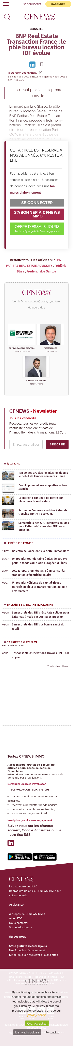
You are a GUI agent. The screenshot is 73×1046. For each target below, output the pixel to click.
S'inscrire (57, 444)
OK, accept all (37, 1023)
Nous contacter (18, 923)
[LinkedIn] (33, 64)
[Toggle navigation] (4, 4)
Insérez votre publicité (23, 886)
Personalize (52, 1032)
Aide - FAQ (16, 918)
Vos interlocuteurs (20, 927)
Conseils (36, 29)
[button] (6, 15)
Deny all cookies (27, 1032)
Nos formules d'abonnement (27, 950)
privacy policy (36, 1015)
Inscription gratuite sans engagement (30, 820)
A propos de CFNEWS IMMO (27, 914)
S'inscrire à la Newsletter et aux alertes (33, 955)
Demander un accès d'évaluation (27, 784)
